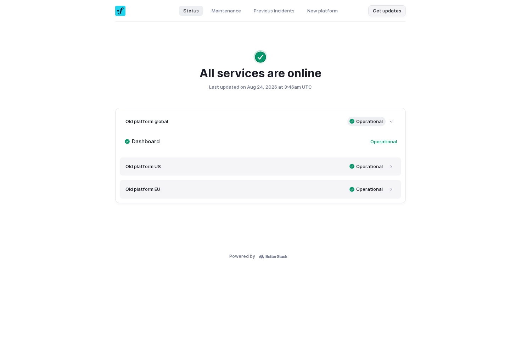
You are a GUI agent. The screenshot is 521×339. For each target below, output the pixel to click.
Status (191, 10)
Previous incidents (274, 10)
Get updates (387, 10)
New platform (322, 10)
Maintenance (226, 10)
